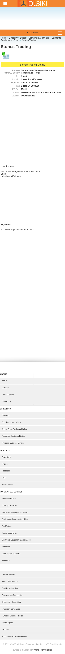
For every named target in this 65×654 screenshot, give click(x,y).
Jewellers (6, 560)
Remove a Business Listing (13, 436)
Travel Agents (7, 623)
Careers (5, 388)
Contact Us (6, 401)
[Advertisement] (32, 20)
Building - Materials (10, 505)
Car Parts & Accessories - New (15, 519)
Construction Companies (12, 595)
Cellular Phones (8, 574)
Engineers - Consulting (11, 602)
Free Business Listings (11, 422)
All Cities (32, 33)
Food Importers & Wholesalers (14, 636)
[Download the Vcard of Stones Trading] (6, 57)
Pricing (4, 464)
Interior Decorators (10, 581)
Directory (6, 415)
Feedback (6, 471)
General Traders (9, 498)
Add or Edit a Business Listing (14, 429)
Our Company (8, 394)
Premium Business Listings (13, 443)
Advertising (6, 457)
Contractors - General (11, 554)
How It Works (7, 485)
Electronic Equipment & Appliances (16, 540)
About (4, 381)
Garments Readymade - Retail (14, 512)
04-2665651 (34, 82)
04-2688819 (34, 86)
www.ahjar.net (28, 96)
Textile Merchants (9, 533)
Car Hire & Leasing (10, 588)
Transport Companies (11, 609)
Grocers (5, 630)
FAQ (4, 478)
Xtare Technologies (43, 650)
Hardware (6, 547)
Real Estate (6, 526)
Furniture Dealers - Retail (12, 616)
